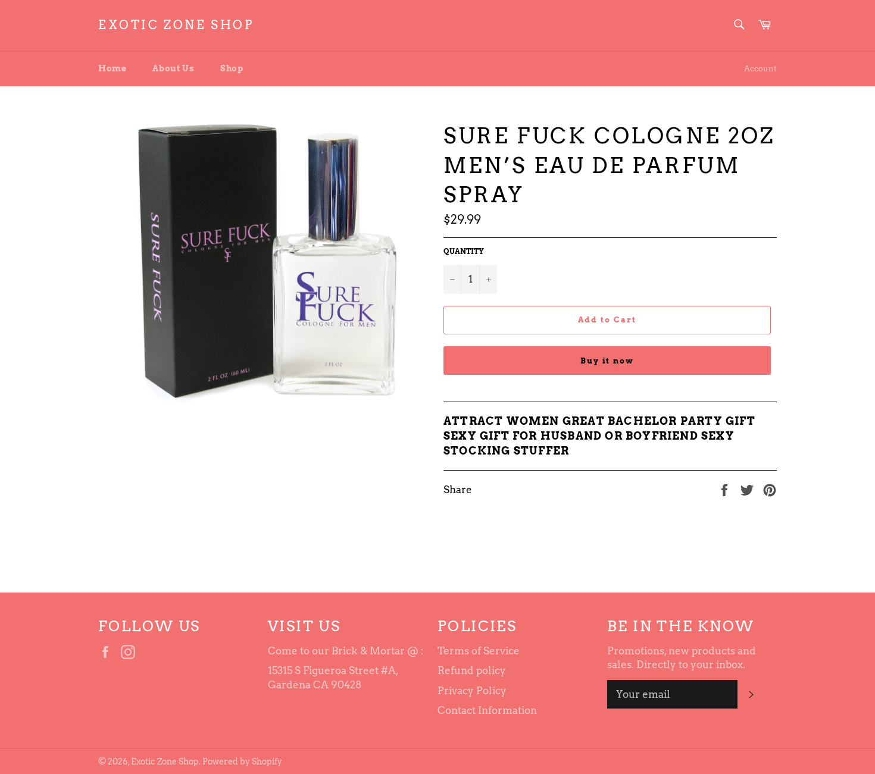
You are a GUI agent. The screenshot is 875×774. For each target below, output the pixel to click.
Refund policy (472, 670)
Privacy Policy (472, 691)
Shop (231, 68)
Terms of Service (479, 651)
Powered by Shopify (242, 761)
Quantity (463, 251)
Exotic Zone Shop (176, 25)
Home (112, 68)
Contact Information (487, 710)
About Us (173, 68)
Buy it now (607, 360)
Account (760, 68)
